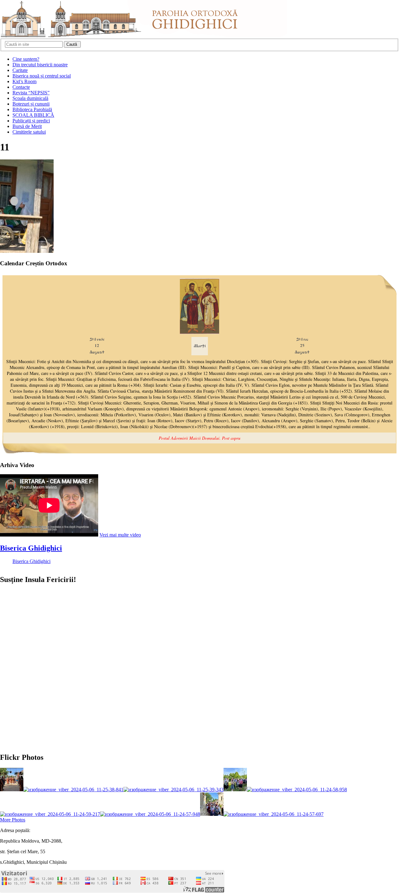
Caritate (20, 70)
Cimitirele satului (29, 132)
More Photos (12, 819)
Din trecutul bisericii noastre (40, 64)
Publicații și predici (31, 120)
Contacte (21, 87)
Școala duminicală (30, 98)
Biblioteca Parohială (32, 109)
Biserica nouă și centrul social (41, 75)
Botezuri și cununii (31, 103)
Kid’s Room (24, 81)
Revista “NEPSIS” (31, 92)
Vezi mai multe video (120, 534)
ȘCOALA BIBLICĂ (33, 115)
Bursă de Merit (27, 126)
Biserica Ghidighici (31, 548)
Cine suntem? (25, 59)
